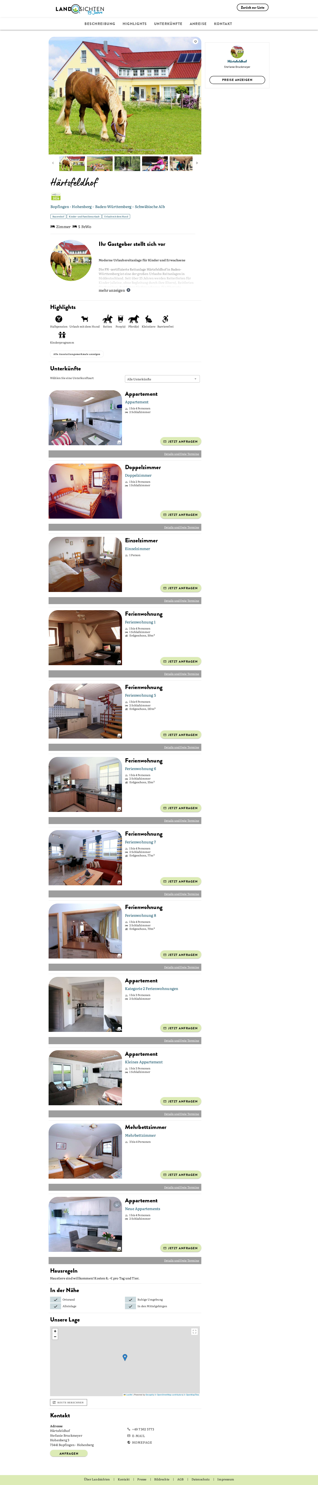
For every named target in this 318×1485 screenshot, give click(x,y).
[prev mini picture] (53, 163)
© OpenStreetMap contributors (169, 1394)
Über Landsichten (97, 1479)
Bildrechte (162, 1479)
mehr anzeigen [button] (112, 290)
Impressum (225, 1479)
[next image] (195, 95)
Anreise (198, 23)
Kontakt (223, 23)
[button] (162, 379)
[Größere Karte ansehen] (194, 1331)
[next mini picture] (196, 163)
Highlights (135, 23)
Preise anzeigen (237, 80)
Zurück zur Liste (252, 7)
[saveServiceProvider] (195, 41)
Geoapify (150, 1394)
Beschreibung (99, 23)
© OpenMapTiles (191, 1394)
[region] (125, 1361)
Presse (142, 1479)
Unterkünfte (168, 23)
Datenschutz (201, 1479)
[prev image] (54, 95)
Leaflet (129, 1394)
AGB (180, 1479)
